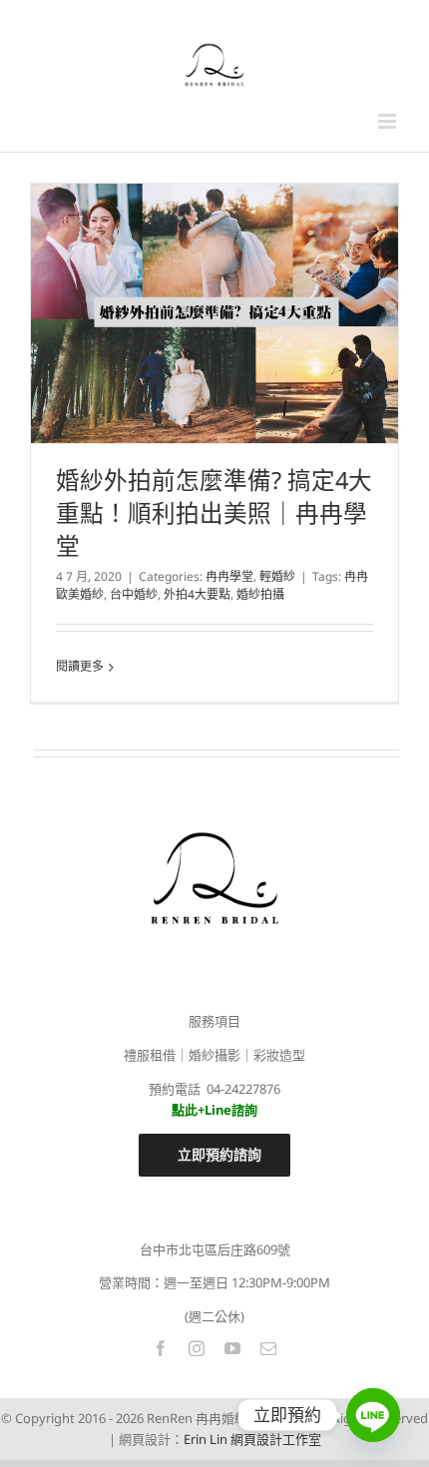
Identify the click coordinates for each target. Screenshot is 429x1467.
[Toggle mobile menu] (388, 121)
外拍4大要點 (197, 594)
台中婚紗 (134, 594)
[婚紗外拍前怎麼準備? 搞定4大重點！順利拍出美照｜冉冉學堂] (214, 313)
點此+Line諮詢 (214, 1110)
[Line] (373, 1415)
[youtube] (232, 1348)
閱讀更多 (80, 666)
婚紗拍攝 (260, 594)
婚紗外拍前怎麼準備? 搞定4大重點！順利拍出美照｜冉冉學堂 (214, 513)
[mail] (268, 1348)
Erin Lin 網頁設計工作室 (252, 1439)
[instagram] (197, 1348)
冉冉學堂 (229, 576)
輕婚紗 (277, 576)
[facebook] (161, 1348)
